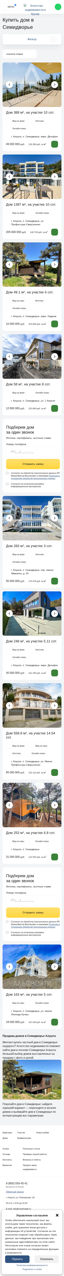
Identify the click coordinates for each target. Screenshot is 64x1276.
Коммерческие (24, 1138)
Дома (5, 1138)
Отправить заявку (33, 463)
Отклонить (46, 1259)
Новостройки (42, 1132)
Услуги (6, 1149)
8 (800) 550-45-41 (17, 1183)
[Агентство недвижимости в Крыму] (35, 7)
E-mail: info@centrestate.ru (18, 1209)
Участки (21, 1132)
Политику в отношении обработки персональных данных (35, 477)
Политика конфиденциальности (32, 1265)
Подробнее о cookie (32, 1269)
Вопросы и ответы (32, 1160)
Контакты (7, 1160)
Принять (17, 1259)
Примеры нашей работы (35, 1154)
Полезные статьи (31, 1149)
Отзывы (6, 1154)
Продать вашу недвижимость (30, 1167)
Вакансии (7, 1165)
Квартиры (7, 1132)
